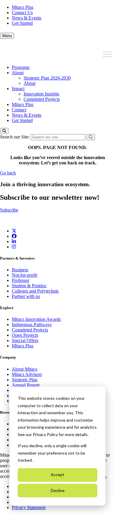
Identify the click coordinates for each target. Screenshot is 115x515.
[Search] (4, 131)
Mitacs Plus (22, 7)
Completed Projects (42, 99)
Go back (8, 172)
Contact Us (22, 12)
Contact (19, 109)
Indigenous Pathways (32, 324)
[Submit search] (90, 137)
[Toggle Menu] (107, 54)
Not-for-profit (24, 275)
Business (20, 269)
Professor (20, 280)
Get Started (22, 23)
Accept (57, 474)
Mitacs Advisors (27, 374)
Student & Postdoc (29, 285)
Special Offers (25, 340)
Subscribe (9, 209)
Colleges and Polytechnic (35, 290)
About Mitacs (24, 369)
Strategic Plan (24, 379)
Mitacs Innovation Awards (36, 319)
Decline (58, 490)
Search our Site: (15, 136)
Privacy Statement (28, 507)
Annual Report (26, 384)
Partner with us (26, 296)
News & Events (26, 17)
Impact (18, 88)
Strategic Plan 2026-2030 (47, 77)
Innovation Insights (41, 93)
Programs (20, 67)
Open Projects (25, 335)
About (18, 72)
